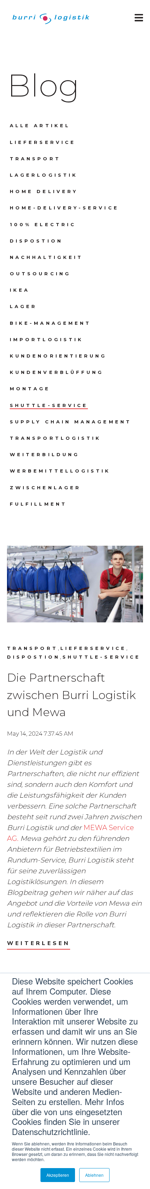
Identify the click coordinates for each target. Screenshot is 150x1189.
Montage (30, 388)
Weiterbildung (45, 454)
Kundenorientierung (58, 356)
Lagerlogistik (44, 175)
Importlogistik (46, 339)
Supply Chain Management (71, 421)
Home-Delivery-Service (64, 207)
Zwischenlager (45, 487)
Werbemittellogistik (60, 471)
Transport (35, 158)
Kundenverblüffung (57, 372)
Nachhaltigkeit (46, 257)
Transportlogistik (55, 438)
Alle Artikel (40, 125)
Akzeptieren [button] (57, 1175)
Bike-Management (50, 323)
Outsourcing (40, 273)
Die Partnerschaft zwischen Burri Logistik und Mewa (71, 695)
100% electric (43, 224)
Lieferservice (43, 142)
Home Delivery (44, 191)
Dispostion (36, 241)
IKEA (20, 290)
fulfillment (38, 504)
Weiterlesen (38, 943)
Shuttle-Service (49, 405)
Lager (23, 306)
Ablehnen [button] (94, 1175)
